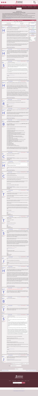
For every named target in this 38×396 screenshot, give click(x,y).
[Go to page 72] (28, 24)
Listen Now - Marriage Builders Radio (34, 2)
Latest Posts (32, 34)
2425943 (28, 190)
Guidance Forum (19, 8)
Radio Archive (34, 5)
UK (2, 107)
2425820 (28, 99)
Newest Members (33, 30)
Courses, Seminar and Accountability (9, 5)
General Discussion (13, 20)
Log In (35, 20)
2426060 (28, 266)
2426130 (28, 305)
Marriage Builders (5, 20)
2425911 (28, 161)
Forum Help (30, 370)
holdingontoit (19, 49)
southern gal (3, 295)
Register (33, 20)
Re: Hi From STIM (10, 26)
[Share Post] (25, 99)
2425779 (28, 81)
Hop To (9, 365)
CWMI (19, 161)
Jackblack (19, 266)
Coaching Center (19, 5)
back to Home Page (19, 2)
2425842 (28, 108)
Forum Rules (3, 370)
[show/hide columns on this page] (35, 21)
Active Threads (20, 21)
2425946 (28, 216)
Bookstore (3, 5)
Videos (15, 5)
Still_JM (19, 81)
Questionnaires (23, 5)
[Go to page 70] (16, 24)
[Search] (34, 21)
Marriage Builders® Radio (29, 5)
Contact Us (27, 370)
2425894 (28, 152)
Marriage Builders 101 (20, 20)
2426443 (28, 314)
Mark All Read (6, 370)
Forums (9, 20)
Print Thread (3, 24)
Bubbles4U (19, 26)
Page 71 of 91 (13, 24)
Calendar (17, 21)
